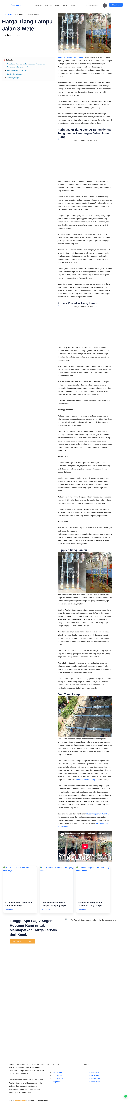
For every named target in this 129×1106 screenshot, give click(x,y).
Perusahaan (38, 5)
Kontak (73, 5)
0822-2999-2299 (102, 823)
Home (4, 14)
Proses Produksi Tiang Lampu (17, 70)
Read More (9, 910)
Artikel (65, 5)
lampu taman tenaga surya (86, 780)
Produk (47, 5)
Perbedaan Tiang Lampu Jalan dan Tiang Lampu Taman (90, 905)
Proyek (57, 5)
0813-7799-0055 (64, 826)
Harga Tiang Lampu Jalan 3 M (97, 814)
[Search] (105, 5)
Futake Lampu (20, 1100)
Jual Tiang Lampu (13, 78)
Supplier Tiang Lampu (14, 74)
